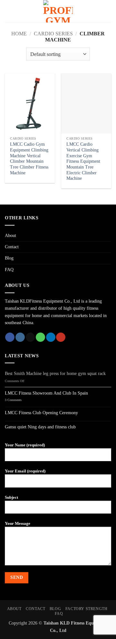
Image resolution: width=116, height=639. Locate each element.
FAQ (9, 269)
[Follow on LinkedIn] (50, 337)
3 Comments (20, 400)
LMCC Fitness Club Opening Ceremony (41, 412)
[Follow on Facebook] (10, 337)
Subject (11, 497)
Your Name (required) (25, 445)
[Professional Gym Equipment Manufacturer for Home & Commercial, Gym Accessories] (58, 11)
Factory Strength (86, 609)
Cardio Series (53, 33)
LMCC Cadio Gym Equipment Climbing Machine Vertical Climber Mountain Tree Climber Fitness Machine (29, 158)
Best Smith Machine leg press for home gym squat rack (55, 373)
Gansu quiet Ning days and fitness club (40, 426)
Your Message (17, 523)
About (10, 235)
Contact (12, 246)
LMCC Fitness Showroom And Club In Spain (46, 393)
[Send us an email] (30, 337)
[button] (10, 11)
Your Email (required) (25, 471)
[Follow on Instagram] (20, 337)
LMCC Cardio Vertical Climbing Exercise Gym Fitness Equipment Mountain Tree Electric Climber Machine (83, 161)
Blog (9, 258)
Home (19, 33)
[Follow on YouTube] (60, 337)
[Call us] (40, 337)
